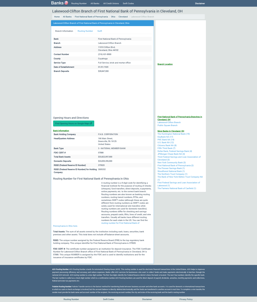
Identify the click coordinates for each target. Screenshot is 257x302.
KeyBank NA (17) (165, 136)
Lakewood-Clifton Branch (169, 122)
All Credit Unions (111, 3)
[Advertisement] (102, 94)
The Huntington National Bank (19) (174, 133)
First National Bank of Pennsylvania (91, 16)
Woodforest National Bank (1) (171, 171)
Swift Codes (128, 3)
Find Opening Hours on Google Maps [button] (72, 123)
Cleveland (123, 16)
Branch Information (64, 31)
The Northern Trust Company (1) (172, 174)
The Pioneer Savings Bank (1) (171, 168)
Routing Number (79, 3)
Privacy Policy (186, 299)
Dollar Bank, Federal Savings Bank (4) (175, 151)
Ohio (113, 16)
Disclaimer (147, 299)
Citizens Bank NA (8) (167, 145)
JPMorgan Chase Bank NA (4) (171, 154)
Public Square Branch (167, 125)
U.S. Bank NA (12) (166, 142)
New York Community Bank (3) (172, 162)
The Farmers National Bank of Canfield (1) (177, 188)
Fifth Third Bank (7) (166, 148)
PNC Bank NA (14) (166, 139)
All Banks (95, 3)
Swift (99, 31)
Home (57, 16)
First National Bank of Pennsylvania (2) (176, 165)
